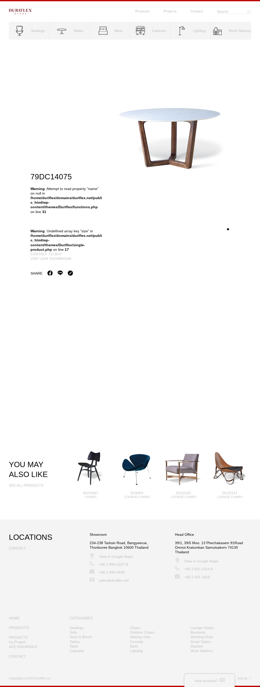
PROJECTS (18, 637)
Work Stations (201, 651)
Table (74, 646)
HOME (14, 618)
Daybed (196, 646)
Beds (134, 646)
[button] (228, 229)
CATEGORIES (81, 618)
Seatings (77, 628)
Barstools (197, 632)
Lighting (136, 651)
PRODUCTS (19, 628)
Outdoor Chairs (142, 632)
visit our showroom (50, 259)
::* (249, 678)
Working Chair (201, 637)
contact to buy (46, 254)
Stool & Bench (81, 637)
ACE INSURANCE (23, 647)
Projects (170, 11)
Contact (196, 11)
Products (142, 11)
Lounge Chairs (202, 628)
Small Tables (200, 642)
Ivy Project (17, 642)
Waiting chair (140, 637)
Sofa (73, 632)
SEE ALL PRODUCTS (26, 485)
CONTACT (17, 656)
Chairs (135, 628)
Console (136, 642)
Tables (75, 642)
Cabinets (77, 651)
